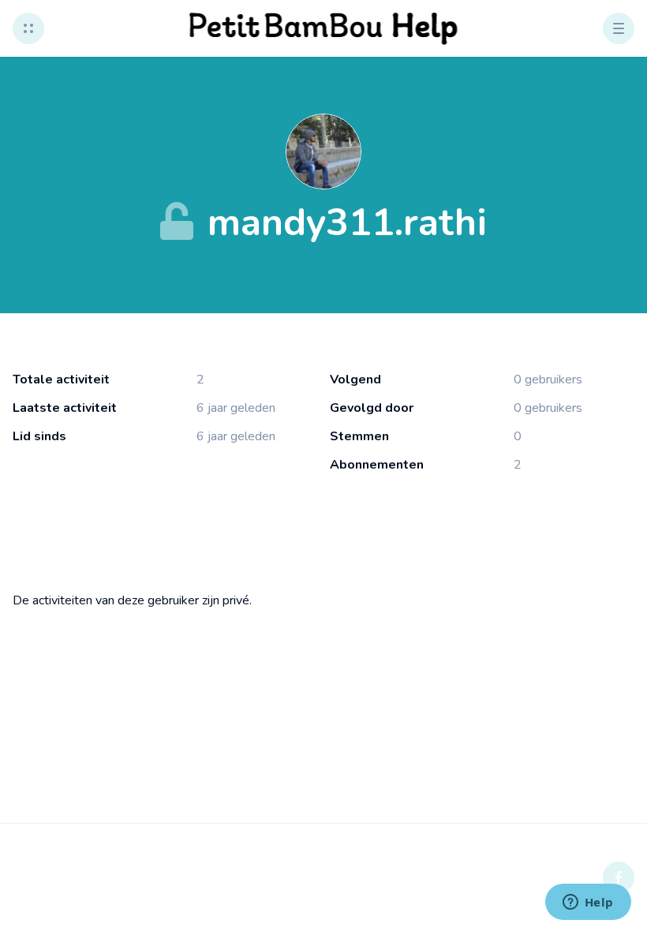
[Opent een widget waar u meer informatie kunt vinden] (587, 903)
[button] (28, 28)
